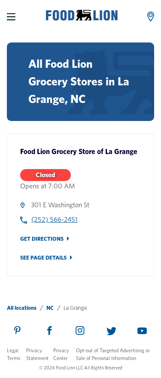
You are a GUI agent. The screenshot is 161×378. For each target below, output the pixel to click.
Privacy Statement (37, 354)
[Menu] (11, 16)
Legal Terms (13, 354)
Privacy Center (61, 354)
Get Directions (42, 239)
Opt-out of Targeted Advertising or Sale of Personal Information (113, 354)
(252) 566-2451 (54, 219)
